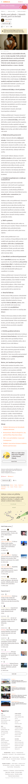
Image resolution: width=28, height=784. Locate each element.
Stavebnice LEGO (21, 763)
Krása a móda (5, 664)
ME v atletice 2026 (4, 732)
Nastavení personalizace (13, 776)
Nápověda (7, 772)
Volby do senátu (4, 721)
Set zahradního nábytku (15, 758)
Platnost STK (17, 748)
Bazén (10, 757)
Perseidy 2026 (5, 754)
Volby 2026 (3, 715)
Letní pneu (12, 765)
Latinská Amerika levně (5, 747)
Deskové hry (17, 765)
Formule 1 (3, 734)
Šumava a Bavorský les (5, 743)
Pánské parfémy (17, 766)
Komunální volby (4, 723)
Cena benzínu (11, 754)
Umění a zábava (5, 652)
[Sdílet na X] (15, 480)
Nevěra (11, 485)
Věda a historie (5, 579)
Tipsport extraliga (4, 731)
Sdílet (9, 26)
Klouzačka (8, 758)
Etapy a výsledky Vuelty (19, 716)
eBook (4, 26)
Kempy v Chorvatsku (5, 740)
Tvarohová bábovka (18, 732)
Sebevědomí (3, 486)
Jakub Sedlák (3, 616)
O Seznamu (11, 770)
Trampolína (22, 757)
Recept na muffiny (18, 729)
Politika (3, 630)
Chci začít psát (13, 504)
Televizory (22, 765)
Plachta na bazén (15, 757)
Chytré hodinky (10, 766)
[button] (14, 42)
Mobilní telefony (15, 763)
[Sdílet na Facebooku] (13, 480)
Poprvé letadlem (4, 742)
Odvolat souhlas (18, 774)
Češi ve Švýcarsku (4, 745)
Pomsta (15, 486)
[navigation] (2, 2)
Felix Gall (16, 721)
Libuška (2, 594)
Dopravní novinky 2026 (19, 743)
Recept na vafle (18, 734)
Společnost (20, 485)
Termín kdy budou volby (5, 720)
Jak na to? (14, 507)
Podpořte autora (5, 23)
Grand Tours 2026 (18, 723)
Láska (20, 486)
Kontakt (12, 772)
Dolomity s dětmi (4, 748)
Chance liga (3, 727)
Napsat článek (14, 461)
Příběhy (3, 640)
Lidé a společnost (6, 542)
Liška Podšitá (8, 19)
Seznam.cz (20, 1)
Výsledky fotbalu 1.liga (5, 729)
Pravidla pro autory (9, 774)
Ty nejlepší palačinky (19, 727)
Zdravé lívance (17, 731)
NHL (2, 736)
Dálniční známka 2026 (19, 742)
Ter (1, 661)
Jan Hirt (16, 718)
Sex (8, 486)
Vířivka (13, 760)
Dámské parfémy (6, 765)
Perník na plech (18, 736)
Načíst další (14, 673)
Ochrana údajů (18, 772)
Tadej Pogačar (17, 720)
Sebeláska (3, 488)
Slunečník (3, 758)
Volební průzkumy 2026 (5, 716)
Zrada (11, 486)
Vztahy (15, 485)
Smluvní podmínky (19, 770)
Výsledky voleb (4, 718)
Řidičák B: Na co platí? (19, 745)
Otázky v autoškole (18, 747)
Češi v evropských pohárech (19, 754)
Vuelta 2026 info (18, 715)
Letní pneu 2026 (18, 740)
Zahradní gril (23, 758)
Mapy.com (14, 752)
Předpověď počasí (19, 752)
